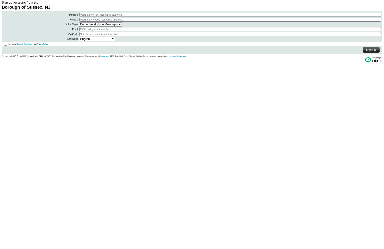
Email (75, 29)
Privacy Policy (42, 44)
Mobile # (74, 14)
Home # (74, 19)
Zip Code (73, 34)
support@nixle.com (178, 56)
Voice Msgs (72, 24)
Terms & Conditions (25, 44)
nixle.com (105, 56)
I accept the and (28, 44)
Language (73, 38)
